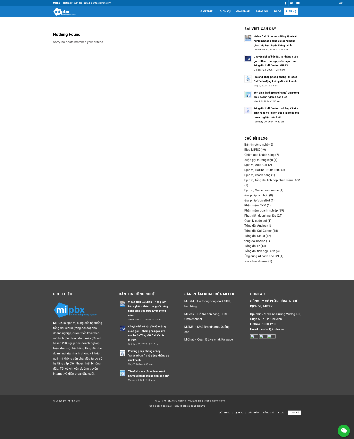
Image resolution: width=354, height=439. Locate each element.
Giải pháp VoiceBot (257, 200)
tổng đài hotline (254, 241)
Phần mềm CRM (255, 205)
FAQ (340, 3)
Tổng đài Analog (255, 225)
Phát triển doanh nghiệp (260, 215)
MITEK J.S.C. (171, 400)
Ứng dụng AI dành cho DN (261, 256)
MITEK (56, 3)
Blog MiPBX (252, 150)
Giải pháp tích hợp (256, 195)
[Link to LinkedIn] (292, 3)
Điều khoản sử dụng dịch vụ (190, 406)
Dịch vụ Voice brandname (261, 190)
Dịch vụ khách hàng (257, 175)
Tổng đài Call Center (258, 231)
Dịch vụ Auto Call (255, 165)
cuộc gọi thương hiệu (258, 160)
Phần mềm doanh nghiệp (261, 210)
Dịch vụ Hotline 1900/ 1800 (262, 170)
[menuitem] (56, 3)
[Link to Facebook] (285, 3)
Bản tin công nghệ (256, 144)
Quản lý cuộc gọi (255, 221)
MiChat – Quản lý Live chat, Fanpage (208, 339)
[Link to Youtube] (298, 3)
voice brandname (256, 261)
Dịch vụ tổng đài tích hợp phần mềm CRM (272, 180)
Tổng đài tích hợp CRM (259, 251)
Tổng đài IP (252, 246)
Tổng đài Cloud (254, 236)
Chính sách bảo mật (160, 406)
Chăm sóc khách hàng (259, 155)
